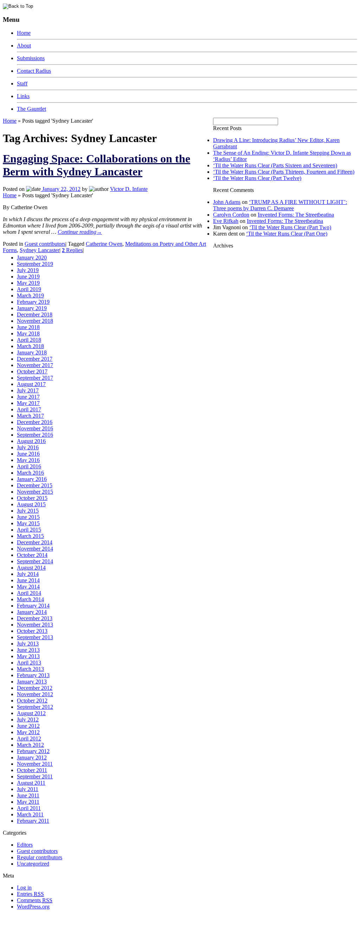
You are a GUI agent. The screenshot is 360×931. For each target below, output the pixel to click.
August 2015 (31, 504)
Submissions (31, 58)
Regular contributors (39, 857)
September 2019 (35, 264)
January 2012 (32, 757)
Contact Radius (34, 71)
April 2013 (29, 663)
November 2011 (35, 764)
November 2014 (35, 549)
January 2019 (32, 308)
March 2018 (30, 346)
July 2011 (27, 789)
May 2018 (28, 333)
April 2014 (29, 593)
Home (24, 33)
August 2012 (31, 713)
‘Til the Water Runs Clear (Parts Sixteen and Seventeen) (275, 165)
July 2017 (28, 390)
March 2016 (30, 473)
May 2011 (28, 802)
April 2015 (29, 530)
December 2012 (34, 688)
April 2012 (29, 738)
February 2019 (33, 302)
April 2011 (29, 808)
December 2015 (34, 485)
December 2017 (34, 359)
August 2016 (31, 441)
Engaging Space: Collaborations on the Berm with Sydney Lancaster (96, 165)
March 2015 (30, 536)
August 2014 (31, 568)
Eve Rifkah (225, 221)
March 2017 (30, 416)
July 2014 (28, 574)
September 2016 (35, 435)
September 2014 (35, 561)
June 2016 (28, 454)
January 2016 (32, 479)
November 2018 (35, 321)
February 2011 (33, 821)
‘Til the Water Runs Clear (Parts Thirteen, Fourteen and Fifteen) (283, 172)
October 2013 (32, 631)
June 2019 (28, 277)
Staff (22, 83)
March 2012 (30, 745)
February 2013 (33, 675)
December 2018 (34, 314)
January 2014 (32, 612)
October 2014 (32, 555)
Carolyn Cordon (231, 215)
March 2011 (30, 814)
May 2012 (28, 732)
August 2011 (31, 783)
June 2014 (28, 580)
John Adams (226, 202)
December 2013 (34, 618)
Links (23, 96)
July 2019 (28, 270)
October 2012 (32, 701)
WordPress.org (33, 907)
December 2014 (34, 542)
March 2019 (30, 295)
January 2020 (32, 258)
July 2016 (28, 447)
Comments (34, 900)
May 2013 (28, 656)
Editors (25, 845)
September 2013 (35, 637)
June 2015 (28, 517)
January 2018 (32, 352)
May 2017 (28, 403)
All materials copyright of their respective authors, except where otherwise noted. (84, 919)
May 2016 (28, 460)
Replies (72, 250)
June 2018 (28, 327)
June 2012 (28, 726)
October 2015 (32, 498)
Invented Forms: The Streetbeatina (296, 215)
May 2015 (28, 523)
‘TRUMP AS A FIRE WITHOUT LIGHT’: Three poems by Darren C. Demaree (280, 205)
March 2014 (30, 599)
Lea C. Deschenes (83, 925)
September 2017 (35, 378)
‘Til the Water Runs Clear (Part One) (286, 234)
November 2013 (35, 625)
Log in (24, 888)
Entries (30, 894)
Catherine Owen (104, 244)
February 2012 (33, 751)
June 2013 (28, 650)
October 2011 (32, 770)
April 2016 (29, 466)
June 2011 (28, 795)
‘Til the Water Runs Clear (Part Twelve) (257, 178)
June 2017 (28, 397)
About (24, 46)
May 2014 (28, 587)
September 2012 (35, 707)
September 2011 (35, 776)
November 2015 (35, 492)
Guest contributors (45, 244)
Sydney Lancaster (39, 250)
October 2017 (32, 371)
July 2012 (28, 720)
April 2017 (29, 409)
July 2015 (28, 511)
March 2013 (30, 669)
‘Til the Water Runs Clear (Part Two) (290, 227)
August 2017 (31, 384)
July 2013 (28, 644)
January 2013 (32, 682)
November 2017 (35, 365)
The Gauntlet (31, 109)
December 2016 (34, 422)
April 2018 (29, 340)
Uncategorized (33, 864)
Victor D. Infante (129, 189)
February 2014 (33, 606)
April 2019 (29, 289)
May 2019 (28, 283)
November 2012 (35, 694)
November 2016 (35, 428)
